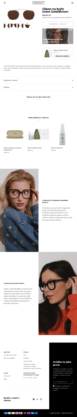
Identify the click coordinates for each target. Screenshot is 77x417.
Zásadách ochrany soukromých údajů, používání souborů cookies (32, 366)
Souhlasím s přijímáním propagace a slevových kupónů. (61, 388)
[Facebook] (34, 399)
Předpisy (26, 358)
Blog (5, 379)
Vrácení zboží (27, 361)
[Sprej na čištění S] (62, 134)
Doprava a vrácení (10, 80)
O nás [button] (6, 373)
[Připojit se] (70, 381)
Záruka (6, 87)
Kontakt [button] (7, 352)
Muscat (53, 413)
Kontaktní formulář (10, 355)
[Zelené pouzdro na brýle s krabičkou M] (15, 134)
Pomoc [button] (26, 352)
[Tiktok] (37, 399)
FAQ (24, 355)
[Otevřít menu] (6, 3)
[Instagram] (41, 399)
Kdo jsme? (7, 376)
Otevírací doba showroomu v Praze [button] (31, 374)
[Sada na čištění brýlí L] (38, 134)
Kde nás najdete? (9, 358)
